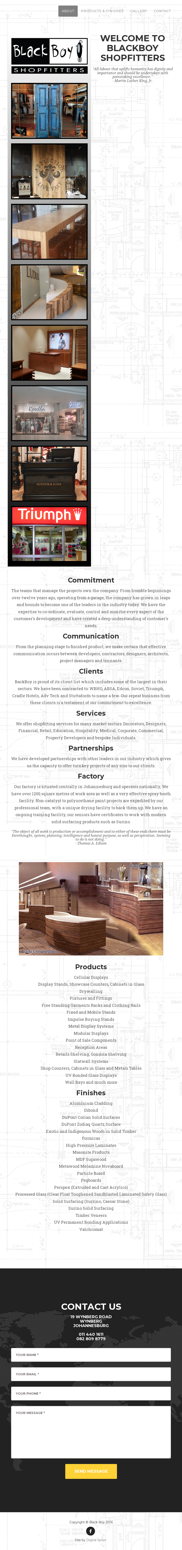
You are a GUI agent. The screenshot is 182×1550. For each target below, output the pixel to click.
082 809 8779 (91, 1338)
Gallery (138, 11)
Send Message (91, 1471)
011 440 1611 (91, 1334)
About (68, 11)
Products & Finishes (102, 11)
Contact (162, 11)
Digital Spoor (96, 1540)
